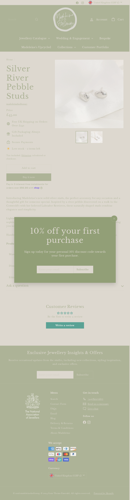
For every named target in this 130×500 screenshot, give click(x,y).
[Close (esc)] (113, 218)
